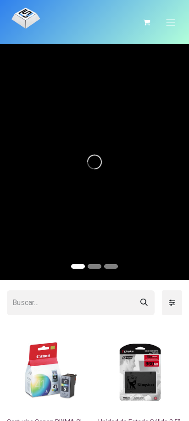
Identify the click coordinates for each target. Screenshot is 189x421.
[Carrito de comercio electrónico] (146, 22)
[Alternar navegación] (170, 22)
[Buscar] (144, 302)
